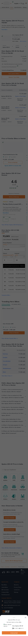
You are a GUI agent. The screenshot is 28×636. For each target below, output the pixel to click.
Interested (14, 633)
